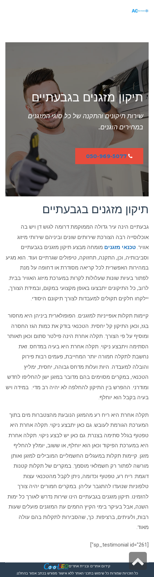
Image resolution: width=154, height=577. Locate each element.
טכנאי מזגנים (120, 247)
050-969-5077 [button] (106, 156)
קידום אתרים (100, 566)
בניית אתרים (78, 566)
